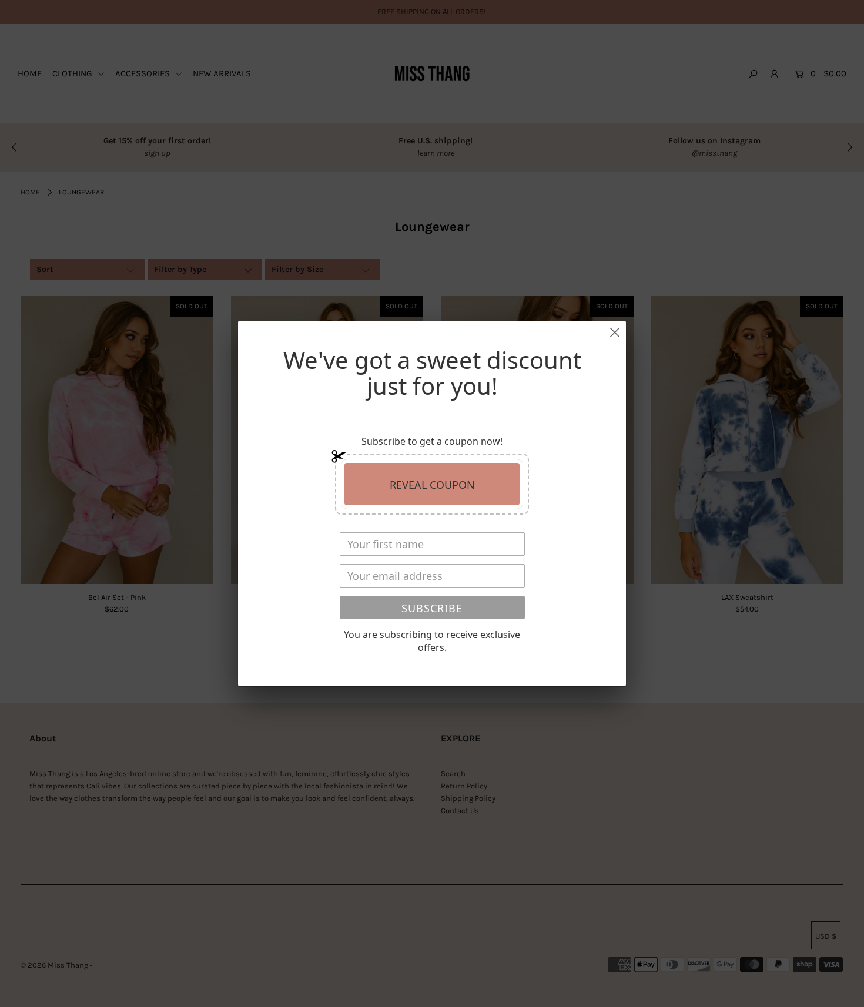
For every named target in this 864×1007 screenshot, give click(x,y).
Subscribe (432, 608)
